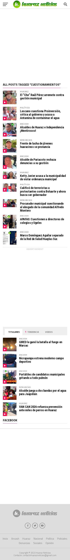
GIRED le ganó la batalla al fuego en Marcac (40, 343)
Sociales (37, 543)
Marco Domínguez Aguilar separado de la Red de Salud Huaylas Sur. (41, 237)
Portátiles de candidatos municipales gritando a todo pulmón (42, 376)
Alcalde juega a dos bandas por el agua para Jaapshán (42, 392)
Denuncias (26, 140)
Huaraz (24, 91)
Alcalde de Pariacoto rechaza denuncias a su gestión (38, 161)
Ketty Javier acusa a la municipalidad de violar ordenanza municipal (43, 177)
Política (25, 107)
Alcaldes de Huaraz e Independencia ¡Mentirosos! (42, 129)
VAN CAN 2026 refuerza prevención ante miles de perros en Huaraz (40, 408)
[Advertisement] (35, 44)
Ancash (24, 123)
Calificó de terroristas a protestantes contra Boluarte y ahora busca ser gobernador (43, 191)
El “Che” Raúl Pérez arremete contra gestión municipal (42, 96)
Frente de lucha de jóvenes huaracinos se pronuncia (36, 145)
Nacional (38, 539)
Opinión (50, 543)
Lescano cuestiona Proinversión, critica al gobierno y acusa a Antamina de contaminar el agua (40, 114)
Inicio (5, 539)
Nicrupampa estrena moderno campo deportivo (41, 359)
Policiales (62, 539)
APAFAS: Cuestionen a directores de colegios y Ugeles (42, 221)
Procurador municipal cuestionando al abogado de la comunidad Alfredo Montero (42, 207)
